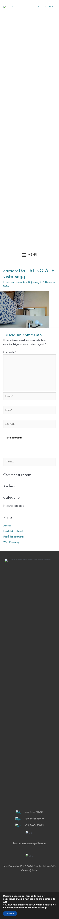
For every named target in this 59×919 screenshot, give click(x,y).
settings (42, 907)
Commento (9, 352)
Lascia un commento (14, 282)
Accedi (7, 526)
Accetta (10, 913)
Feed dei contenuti (13, 531)
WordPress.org (11, 542)
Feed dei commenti (13, 537)
